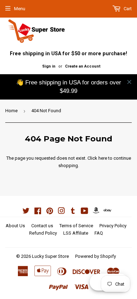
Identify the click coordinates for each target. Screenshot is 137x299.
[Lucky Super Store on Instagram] (61, 212)
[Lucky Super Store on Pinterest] (49, 212)
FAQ (98, 233)
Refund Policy (43, 233)
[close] (129, 82)
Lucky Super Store (50, 256)
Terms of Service (76, 225)
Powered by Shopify (95, 256)
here (102, 158)
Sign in (49, 66)
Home (11, 110)
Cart (127, 8)
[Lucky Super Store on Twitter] (26, 212)
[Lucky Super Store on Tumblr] (73, 212)
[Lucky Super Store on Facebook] (37, 212)
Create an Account (82, 66)
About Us (15, 225)
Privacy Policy (112, 225)
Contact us (42, 225)
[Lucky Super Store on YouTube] (84, 212)
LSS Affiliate (75, 233)
